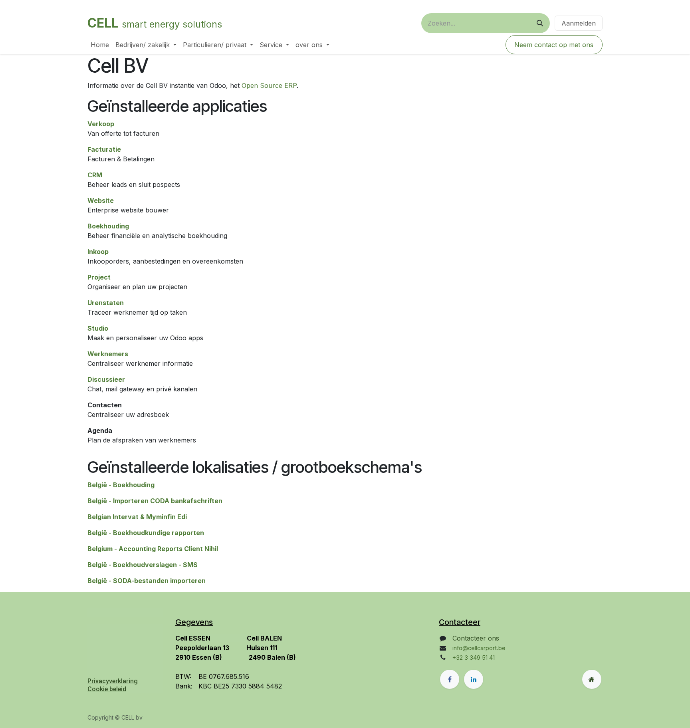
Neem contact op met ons (553, 45)
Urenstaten (105, 303)
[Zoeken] (540, 23)
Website (100, 200)
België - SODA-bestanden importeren (146, 581)
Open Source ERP (269, 85)
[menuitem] (99, 45)
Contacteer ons (475, 638)
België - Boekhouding (121, 485)
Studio (97, 328)
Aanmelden (578, 23)
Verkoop (100, 124)
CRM (94, 175)
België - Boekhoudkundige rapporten (145, 533)
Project (99, 277)
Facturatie (104, 149)
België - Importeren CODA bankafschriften (154, 501)
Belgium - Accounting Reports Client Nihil (152, 549)
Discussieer (106, 379)
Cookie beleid (106, 689)
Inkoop (98, 252)
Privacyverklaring (112, 681)
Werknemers (107, 354)
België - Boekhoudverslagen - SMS (142, 565)
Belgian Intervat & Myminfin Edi (137, 517)
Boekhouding (108, 226)
